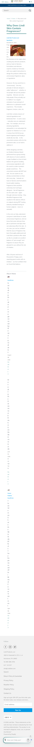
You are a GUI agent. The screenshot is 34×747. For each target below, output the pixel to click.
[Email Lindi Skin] (15, 647)
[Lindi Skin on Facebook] (6, 647)
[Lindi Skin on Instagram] (10, 647)
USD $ (7, 717)
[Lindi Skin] (17, 2)
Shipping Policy (9, 689)
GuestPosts (11, 280)
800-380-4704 (10, 662)
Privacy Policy (8, 680)
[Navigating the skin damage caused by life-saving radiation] (8, 277)
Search (6, 672)
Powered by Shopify (10, 734)
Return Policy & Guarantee (13, 676)
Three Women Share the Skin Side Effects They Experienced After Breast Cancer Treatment (8, 553)
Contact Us (7, 693)
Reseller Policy (9, 685)
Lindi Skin (11, 722)
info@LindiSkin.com (9, 668)
